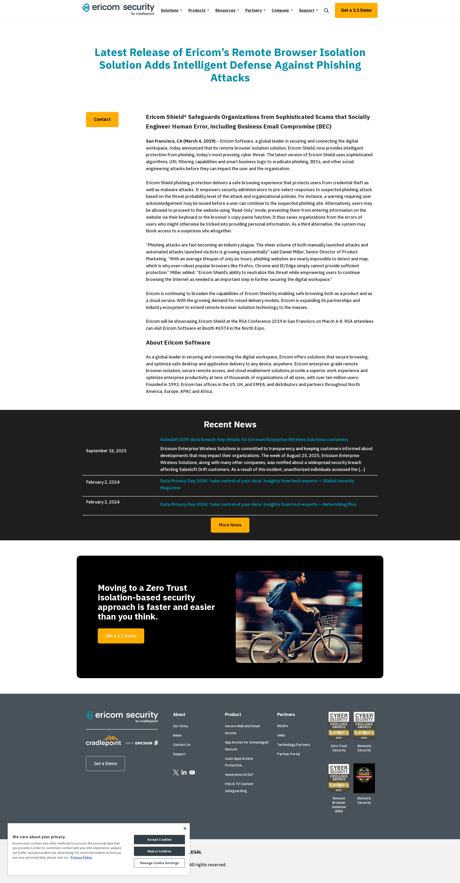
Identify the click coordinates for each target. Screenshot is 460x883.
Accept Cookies (159, 840)
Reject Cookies (159, 851)
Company (280, 10)
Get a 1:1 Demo (356, 10)
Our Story (180, 726)
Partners (253, 10)
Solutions (169, 10)
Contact (102, 119)
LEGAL (195, 852)
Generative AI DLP (239, 774)
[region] (99, 849)
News (177, 735)
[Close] (185, 828)
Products (197, 10)
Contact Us (181, 745)
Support (306, 10)
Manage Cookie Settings (159, 863)
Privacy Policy (81, 857)
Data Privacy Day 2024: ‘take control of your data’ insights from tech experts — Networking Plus (258, 504)
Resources (225, 10)
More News (230, 525)
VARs (281, 735)
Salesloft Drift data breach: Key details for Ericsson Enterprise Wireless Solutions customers (254, 439)
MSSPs (282, 726)
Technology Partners (293, 745)
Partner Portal (288, 754)
